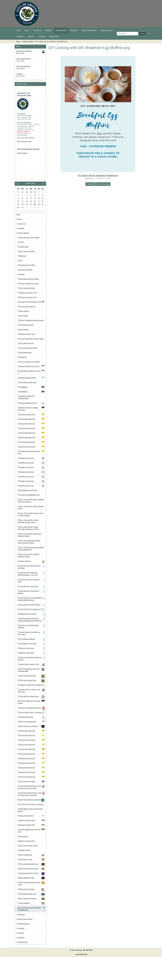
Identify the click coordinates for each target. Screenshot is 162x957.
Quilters (22, 274)
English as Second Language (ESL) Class (28, 409)
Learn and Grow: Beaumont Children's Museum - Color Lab (27, 574)
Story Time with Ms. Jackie (28, 846)
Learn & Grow (23, 836)
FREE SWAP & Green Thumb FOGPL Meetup (30, 810)
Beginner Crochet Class (27, 820)
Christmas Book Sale (26, 717)
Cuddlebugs (23, 387)
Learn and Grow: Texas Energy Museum (28, 592)
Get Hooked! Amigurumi (27, 639)
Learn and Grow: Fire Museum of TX (31, 609)
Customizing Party (25, 352)
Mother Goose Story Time (28, 293)
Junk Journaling (25, 903)
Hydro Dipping (24, 329)
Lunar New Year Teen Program (29, 237)
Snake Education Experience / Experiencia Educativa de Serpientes (30, 620)
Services (31, 36)
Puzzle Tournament (25, 270)
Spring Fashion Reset (26, 816)
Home (19, 30)
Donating (48, 30)
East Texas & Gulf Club (27, 251)
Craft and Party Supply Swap (29, 696)
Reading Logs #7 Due (27, 486)
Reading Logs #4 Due (27, 472)
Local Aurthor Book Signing (28, 348)
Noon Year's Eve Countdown (29, 726)
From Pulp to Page (26, 859)
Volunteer (42, 36)
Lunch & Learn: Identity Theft (29, 664)
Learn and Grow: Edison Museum (30, 605)
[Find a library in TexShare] (22, 153)
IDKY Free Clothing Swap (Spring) (31, 800)
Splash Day (23, 357)
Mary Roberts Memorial (24, 51)
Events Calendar (61, 30)
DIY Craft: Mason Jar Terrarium (29, 362)
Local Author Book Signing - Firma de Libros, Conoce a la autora (30, 787)
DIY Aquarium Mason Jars (28, 894)
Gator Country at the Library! (29, 869)
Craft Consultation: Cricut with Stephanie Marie (29, 670)
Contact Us (37, 30)
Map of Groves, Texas (24, 141)
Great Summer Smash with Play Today (29, 884)
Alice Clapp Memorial (23, 66)
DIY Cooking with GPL (26, 325)
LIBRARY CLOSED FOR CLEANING (31, 685)
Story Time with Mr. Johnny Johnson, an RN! (31, 507)
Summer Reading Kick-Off (28, 403)
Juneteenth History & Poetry (29, 873)
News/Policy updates (89, 30)
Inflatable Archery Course (28, 614)
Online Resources (106, 30)
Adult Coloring (24, 311)
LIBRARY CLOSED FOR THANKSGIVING (26, 397)
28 (27, 192)
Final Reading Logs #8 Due (28, 490)
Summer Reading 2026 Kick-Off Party (29, 831)
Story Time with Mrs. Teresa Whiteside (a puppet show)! (28, 521)
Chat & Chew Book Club (27, 306)
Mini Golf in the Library (27, 648)
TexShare (19, 74)
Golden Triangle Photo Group (29, 283)
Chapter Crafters (25, 561)
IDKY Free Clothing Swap (28, 676)
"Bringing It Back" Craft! (27, 334)
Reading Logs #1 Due (27, 458)
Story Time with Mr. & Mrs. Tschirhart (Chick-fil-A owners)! (31, 501)
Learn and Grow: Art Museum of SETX (29, 581)
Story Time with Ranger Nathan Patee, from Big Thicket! (29, 542)
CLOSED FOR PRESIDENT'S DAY (30, 302)
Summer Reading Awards (28, 378)
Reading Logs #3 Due (27, 467)
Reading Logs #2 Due (27, 463)
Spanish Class (24, 247)
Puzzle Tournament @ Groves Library (31, 320)
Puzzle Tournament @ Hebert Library (31, 339)
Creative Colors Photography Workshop (28, 626)
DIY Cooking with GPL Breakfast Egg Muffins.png (98, 175)
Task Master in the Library (28, 644)
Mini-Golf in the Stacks (27, 889)
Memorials (73, 30)
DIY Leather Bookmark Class (29, 864)
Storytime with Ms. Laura (27, 382)
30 (35, 192)
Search (142, 33)
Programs (20, 36)
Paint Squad (23, 316)
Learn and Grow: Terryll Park (29, 586)
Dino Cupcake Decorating (28, 898)
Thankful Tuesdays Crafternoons (30, 708)
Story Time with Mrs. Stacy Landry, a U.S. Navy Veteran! (31, 514)
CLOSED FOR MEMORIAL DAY (29, 495)
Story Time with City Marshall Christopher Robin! (28, 555)
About (26, 30)
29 (31, 192)
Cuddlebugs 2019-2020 (27, 265)
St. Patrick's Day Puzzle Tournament (31, 804)
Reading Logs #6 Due (27, 481)
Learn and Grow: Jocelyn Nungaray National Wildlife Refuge (30, 599)
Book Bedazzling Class (27, 878)
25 (27, 204)
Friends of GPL (54, 36)
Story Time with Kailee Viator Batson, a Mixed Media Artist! (31, 549)
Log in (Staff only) (81, 954)
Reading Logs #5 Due (27, 476)
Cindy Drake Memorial (23, 59)
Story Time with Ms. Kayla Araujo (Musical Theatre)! (29, 535)
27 (22, 192)
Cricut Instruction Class (27, 781)
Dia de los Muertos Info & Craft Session (29, 702)
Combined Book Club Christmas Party (29, 452)
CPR (20, 260)
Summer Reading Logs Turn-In (29, 366)
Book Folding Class (26, 855)
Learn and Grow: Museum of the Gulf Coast (29, 567)
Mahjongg (22, 256)
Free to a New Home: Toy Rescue (31, 712)
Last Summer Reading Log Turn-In (29, 372)
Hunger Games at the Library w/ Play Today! (29, 633)
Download (90, 184)
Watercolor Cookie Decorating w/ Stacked (30, 659)
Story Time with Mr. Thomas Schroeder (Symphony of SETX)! (28, 528)
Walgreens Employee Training (29, 279)
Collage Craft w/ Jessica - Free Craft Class (29, 691)
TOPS (21, 242)
